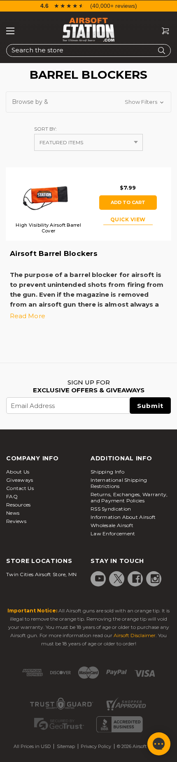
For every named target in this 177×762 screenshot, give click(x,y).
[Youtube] (99, 578)
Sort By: (45, 129)
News (12, 513)
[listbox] (88, 142)
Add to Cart (128, 202)
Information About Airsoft (123, 517)
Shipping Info (107, 472)
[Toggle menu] (10, 31)
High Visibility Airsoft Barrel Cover (48, 228)
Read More (27, 316)
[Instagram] (155, 578)
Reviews (16, 521)
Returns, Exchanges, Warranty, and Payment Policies (129, 497)
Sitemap (66, 746)
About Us (17, 472)
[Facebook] (136, 578)
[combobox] (88, 50)
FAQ (12, 496)
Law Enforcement (113, 533)
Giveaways (19, 480)
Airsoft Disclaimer (135, 635)
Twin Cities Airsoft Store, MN (41, 574)
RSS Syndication (111, 509)
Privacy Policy (96, 746)
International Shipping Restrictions (119, 483)
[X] (118, 578)
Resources (18, 505)
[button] (88, 102)
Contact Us (20, 488)
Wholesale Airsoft (112, 525)
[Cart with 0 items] (162, 31)
